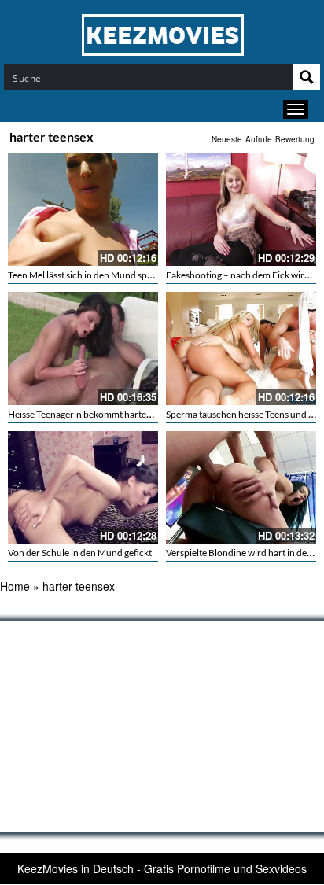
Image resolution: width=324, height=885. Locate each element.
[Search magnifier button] (306, 77)
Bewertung (295, 139)
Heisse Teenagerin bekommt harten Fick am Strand (111, 414)
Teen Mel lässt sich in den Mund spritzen (89, 275)
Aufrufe (258, 139)
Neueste (227, 139)
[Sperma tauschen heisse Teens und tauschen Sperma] (241, 348)
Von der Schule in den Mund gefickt (80, 553)
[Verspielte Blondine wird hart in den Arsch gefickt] (241, 487)
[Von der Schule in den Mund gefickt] (83, 487)
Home (15, 586)
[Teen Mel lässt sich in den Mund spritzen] (83, 209)
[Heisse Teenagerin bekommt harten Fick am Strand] (83, 348)
